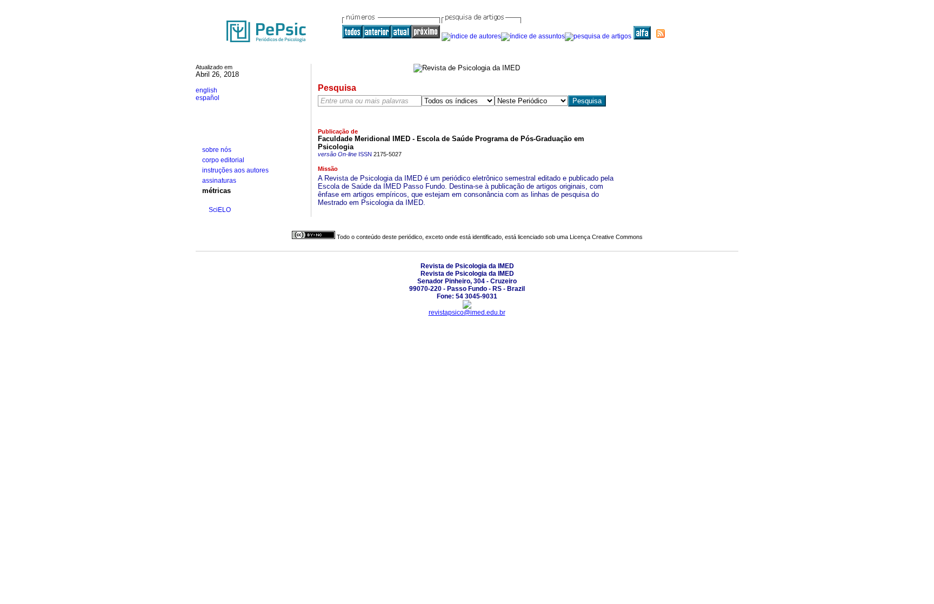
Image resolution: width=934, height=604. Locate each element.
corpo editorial (223, 160)
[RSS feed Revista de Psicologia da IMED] (660, 33)
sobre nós (216, 150)
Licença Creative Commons (606, 237)
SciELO (220, 210)
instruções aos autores (235, 170)
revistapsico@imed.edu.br (467, 312)
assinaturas (219, 180)
